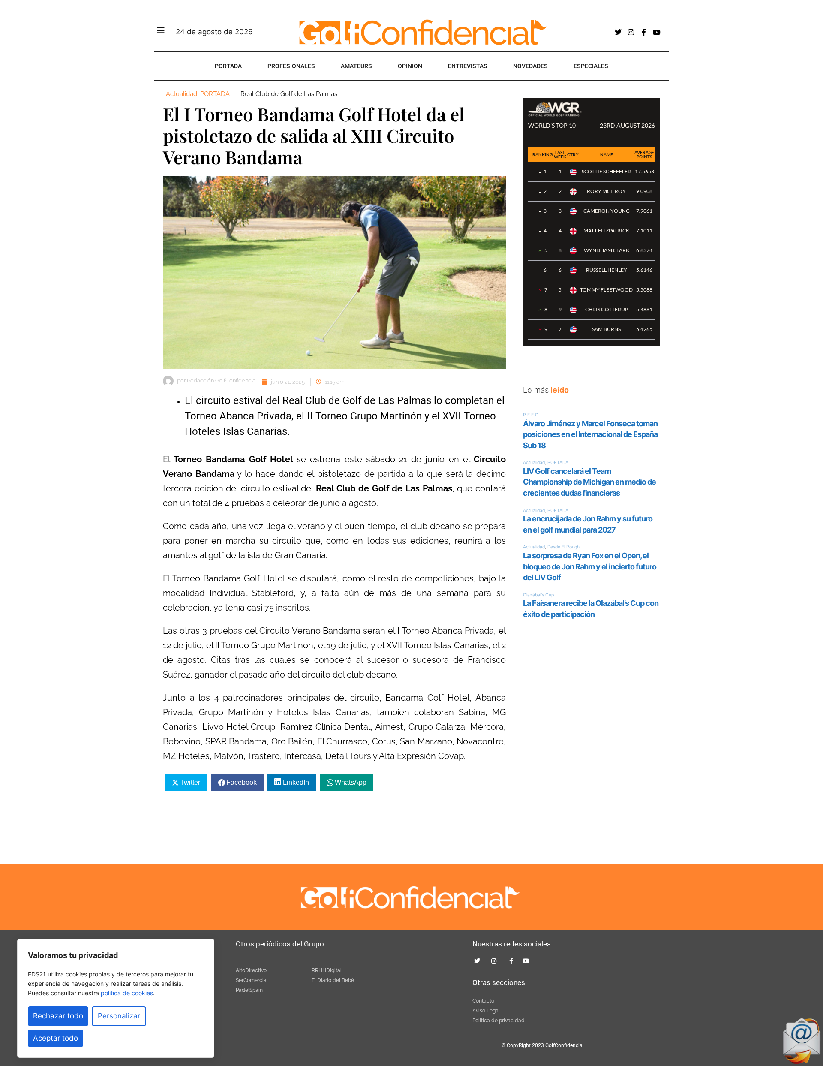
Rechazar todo (58, 1016)
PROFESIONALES (291, 66)
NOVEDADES (530, 66)
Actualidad (181, 94)
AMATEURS (356, 66)
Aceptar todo (55, 1038)
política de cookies (127, 993)
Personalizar (119, 1016)
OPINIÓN (410, 66)
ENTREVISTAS (467, 66)
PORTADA (228, 66)
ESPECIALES (591, 66)
